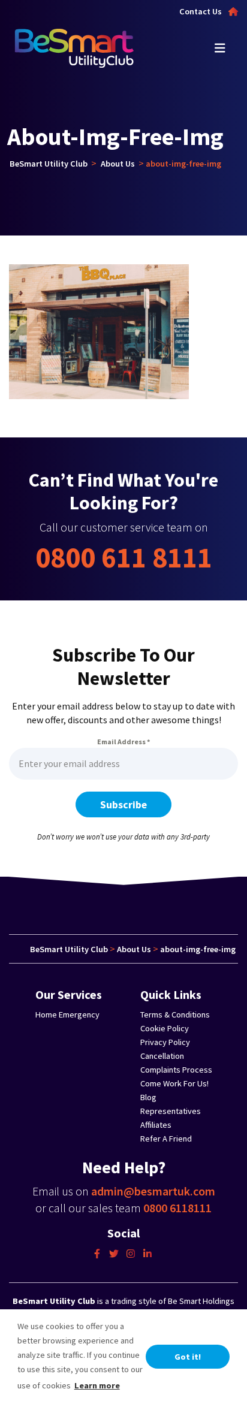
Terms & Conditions (175, 1014)
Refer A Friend (166, 1138)
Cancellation (162, 1055)
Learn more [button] (97, 1385)
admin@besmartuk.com (153, 1190)
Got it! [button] (187, 1356)
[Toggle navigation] (220, 48)
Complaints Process (176, 1069)
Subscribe (123, 804)
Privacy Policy (165, 1042)
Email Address (123, 741)
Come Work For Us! (174, 1083)
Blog (148, 1097)
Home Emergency (67, 1014)
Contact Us (200, 11)
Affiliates (155, 1124)
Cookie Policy (164, 1028)
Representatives (170, 1111)
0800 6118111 (177, 1207)
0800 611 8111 (123, 557)
